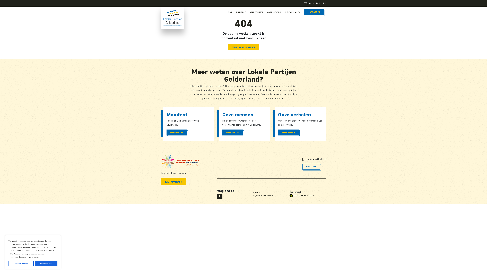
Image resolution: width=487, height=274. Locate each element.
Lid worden (314, 12)
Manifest (241, 12)
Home (229, 12)
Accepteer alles (46, 263)
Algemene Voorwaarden (263, 195)
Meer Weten (176, 132)
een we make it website (303, 195)
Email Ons (311, 166)
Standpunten (257, 12)
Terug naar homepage (243, 47)
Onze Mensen (274, 12)
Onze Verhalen (292, 12)
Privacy (256, 192)
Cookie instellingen (21, 263)
